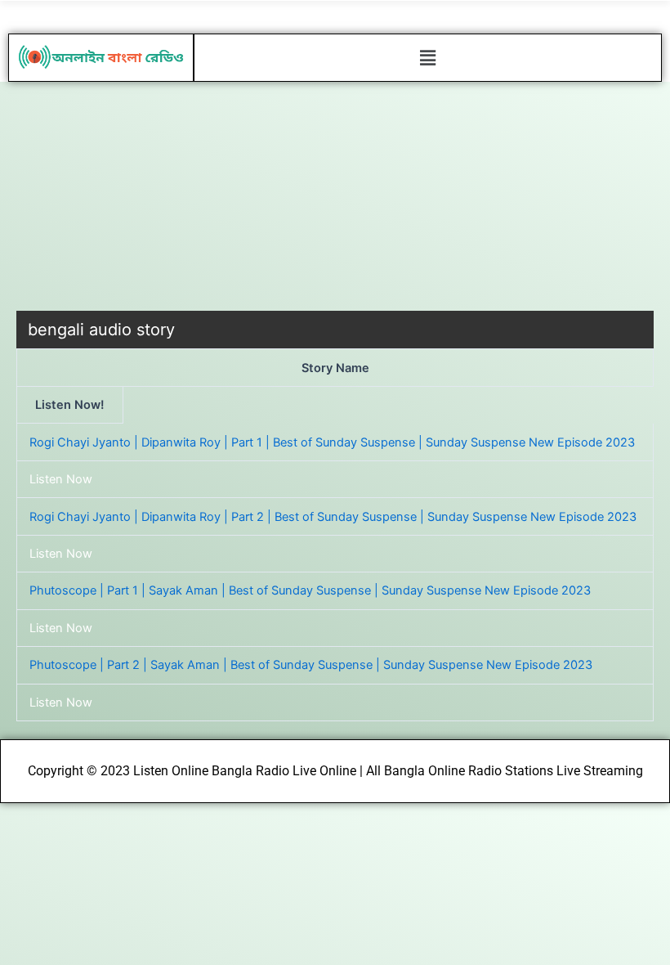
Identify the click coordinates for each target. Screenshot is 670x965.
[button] (427, 58)
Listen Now (60, 479)
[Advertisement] (335, 196)
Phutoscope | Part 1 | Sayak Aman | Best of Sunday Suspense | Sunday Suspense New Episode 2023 (310, 590)
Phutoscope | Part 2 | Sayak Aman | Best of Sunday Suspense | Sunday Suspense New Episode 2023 (310, 665)
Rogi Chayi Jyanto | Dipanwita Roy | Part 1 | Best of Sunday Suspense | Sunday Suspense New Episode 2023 (332, 442)
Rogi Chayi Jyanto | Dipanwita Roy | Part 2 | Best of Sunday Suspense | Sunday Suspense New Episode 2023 (332, 516)
